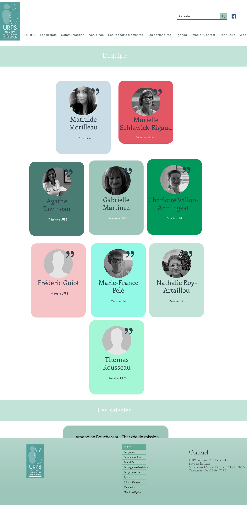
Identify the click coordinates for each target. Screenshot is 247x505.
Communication (132, 457)
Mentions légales (132, 492)
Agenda (128, 477)
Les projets (129, 451)
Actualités (129, 462)
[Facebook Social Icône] (234, 16)
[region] (83, 117)
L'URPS (127, 446)
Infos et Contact (132, 482)
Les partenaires (132, 472)
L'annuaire (129, 487)
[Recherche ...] (223, 16)
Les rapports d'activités (135, 467)
